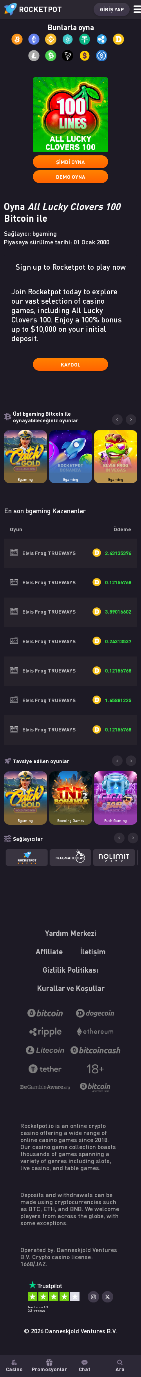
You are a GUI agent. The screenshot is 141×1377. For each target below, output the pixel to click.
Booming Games (70, 820)
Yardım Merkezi (70, 932)
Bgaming (25, 479)
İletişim (92, 950)
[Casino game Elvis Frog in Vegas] (115, 451)
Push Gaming (115, 820)
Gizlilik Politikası (70, 969)
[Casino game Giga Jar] (115, 793)
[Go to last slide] (117, 419)
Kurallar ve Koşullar (70, 987)
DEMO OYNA (70, 176)
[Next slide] (131, 419)
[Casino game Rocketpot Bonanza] (70, 451)
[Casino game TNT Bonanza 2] (70, 793)
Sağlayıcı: (30, 233)
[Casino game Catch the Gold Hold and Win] (25, 451)
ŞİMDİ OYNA (70, 161)
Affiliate (49, 950)
